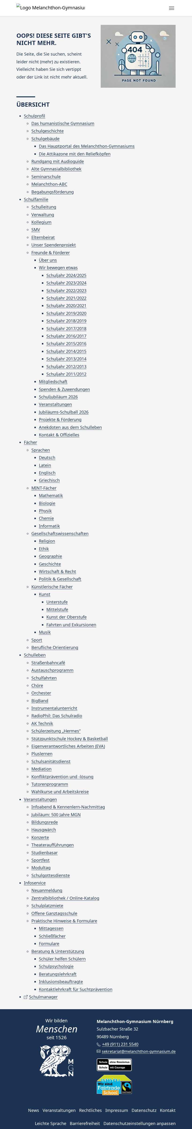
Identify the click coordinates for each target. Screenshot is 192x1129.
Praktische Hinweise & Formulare (64, 921)
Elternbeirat (43, 237)
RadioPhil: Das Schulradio (56, 715)
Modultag (41, 867)
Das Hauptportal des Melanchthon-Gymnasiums (87, 146)
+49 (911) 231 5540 (120, 1044)
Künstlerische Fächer (52, 586)
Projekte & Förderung (60, 419)
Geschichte (50, 564)
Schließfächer (52, 936)
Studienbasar (44, 852)
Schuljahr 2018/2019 (66, 321)
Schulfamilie (36, 199)
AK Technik (42, 723)
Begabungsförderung (52, 192)
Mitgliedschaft (53, 381)
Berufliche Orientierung (54, 647)
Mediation (41, 769)
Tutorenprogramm (49, 784)
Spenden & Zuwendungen (64, 389)
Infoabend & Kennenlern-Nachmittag (68, 807)
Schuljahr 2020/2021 (66, 305)
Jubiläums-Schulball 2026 (64, 412)
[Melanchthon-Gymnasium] (50, 8)
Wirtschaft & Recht (57, 571)
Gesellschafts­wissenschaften (60, 533)
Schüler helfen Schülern (62, 959)
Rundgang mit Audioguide (57, 161)
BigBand (39, 700)
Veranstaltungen (55, 404)
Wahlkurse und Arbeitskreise (60, 791)
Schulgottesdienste (50, 875)
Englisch (47, 473)
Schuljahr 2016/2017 (66, 336)
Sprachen (40, 450)
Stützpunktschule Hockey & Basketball (69, 738)
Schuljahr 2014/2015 (66, 351)
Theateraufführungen (52, 845)
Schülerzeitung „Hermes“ (56, 731)
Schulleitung (43, 207)
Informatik (49, 526)
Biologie (47, 503)
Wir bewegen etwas (58, 267)
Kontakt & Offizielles (59, 435)
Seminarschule (46, 176)
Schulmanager (43, 997)
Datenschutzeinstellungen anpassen (139, 1123)
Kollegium (41, 222)
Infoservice (35, 883)
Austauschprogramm (52, 670)
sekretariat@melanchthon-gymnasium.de (139, 1051)
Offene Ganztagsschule (54, 913)
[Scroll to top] (181, 1118)
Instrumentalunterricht (54, 708)
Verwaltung (42, 214)
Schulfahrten (44, 678)
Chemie (46, 518)
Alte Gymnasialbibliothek (56, 169)
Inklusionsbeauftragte (61, 981)
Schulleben (35, 655)
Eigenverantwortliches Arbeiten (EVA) (68, 746)
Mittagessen (51, 928)
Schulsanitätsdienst (50, 761)
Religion (47, 541)
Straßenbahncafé (48, 662)
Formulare (49, 943)
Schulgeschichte (47, 131)
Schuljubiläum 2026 (58, 397)
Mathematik (51, 495)
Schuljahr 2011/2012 (66, 374)
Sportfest (40, 860)
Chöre (37, 685)
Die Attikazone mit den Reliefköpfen (75, 154)
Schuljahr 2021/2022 (66, 298)
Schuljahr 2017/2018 (66, 328)
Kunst (44, 594)
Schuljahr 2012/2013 (66, 366)
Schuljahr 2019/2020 (66, 313)
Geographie (50, 556)
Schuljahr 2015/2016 (66, 343)
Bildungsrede (44, 822)
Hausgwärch (43, 829)
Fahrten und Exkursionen (71, 624)
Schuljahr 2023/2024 (66, 283)
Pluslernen (41, 753)
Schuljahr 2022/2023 (66, 290)
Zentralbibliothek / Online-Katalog (65, 898)
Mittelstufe (57, 609)
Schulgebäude (45, 138)
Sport (36, 640)
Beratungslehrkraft (58, 974)
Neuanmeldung (46, 890)
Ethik (44, 548)
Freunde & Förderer (50, 252)
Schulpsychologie (56, 966)
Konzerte (40, 837)
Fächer (30, 442)
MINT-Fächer (43, 488)
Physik (45, 511)
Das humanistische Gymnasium (62, 123)
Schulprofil (34, 116)
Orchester (41, 693)
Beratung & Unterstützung (57, 951)
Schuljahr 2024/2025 (66, 275)
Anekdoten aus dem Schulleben (70, 427)
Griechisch (49, 480)
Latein (45, 465)
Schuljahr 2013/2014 (66, 359)
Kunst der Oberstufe (66, 617)
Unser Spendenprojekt (53, 245)
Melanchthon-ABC (49, 184)
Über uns (48, 260)
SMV (35, 229)
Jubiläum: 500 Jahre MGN (56, 814)
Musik (45, 632)
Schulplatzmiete (47, 905)
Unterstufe (57, 602)
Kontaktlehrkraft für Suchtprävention (75, 989)
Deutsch (47, 457)
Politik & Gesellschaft (60, 579)
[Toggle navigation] (172, 8)
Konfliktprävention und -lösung (62, 776)
